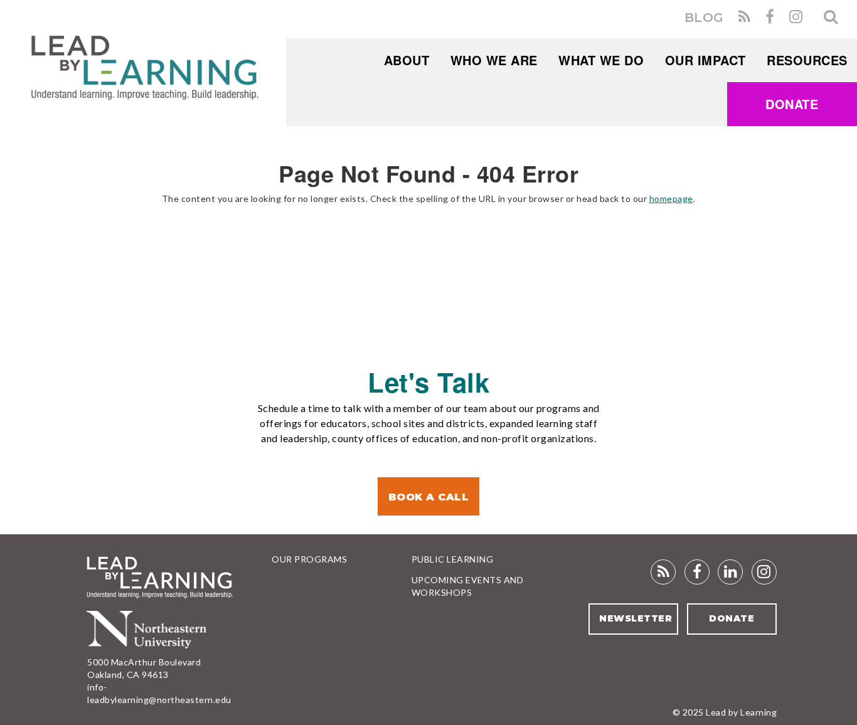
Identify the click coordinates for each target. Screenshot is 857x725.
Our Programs (309, 559)
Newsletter (635, 618)
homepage (671, 198)
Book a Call (428, 497)
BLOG (704, 17)
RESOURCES (807, 60)
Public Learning (453, 559)
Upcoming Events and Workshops (468, 586)
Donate (791, 104)
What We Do (601, 60)
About (407, 60)
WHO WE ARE (494, 60)
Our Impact (705, 60)
